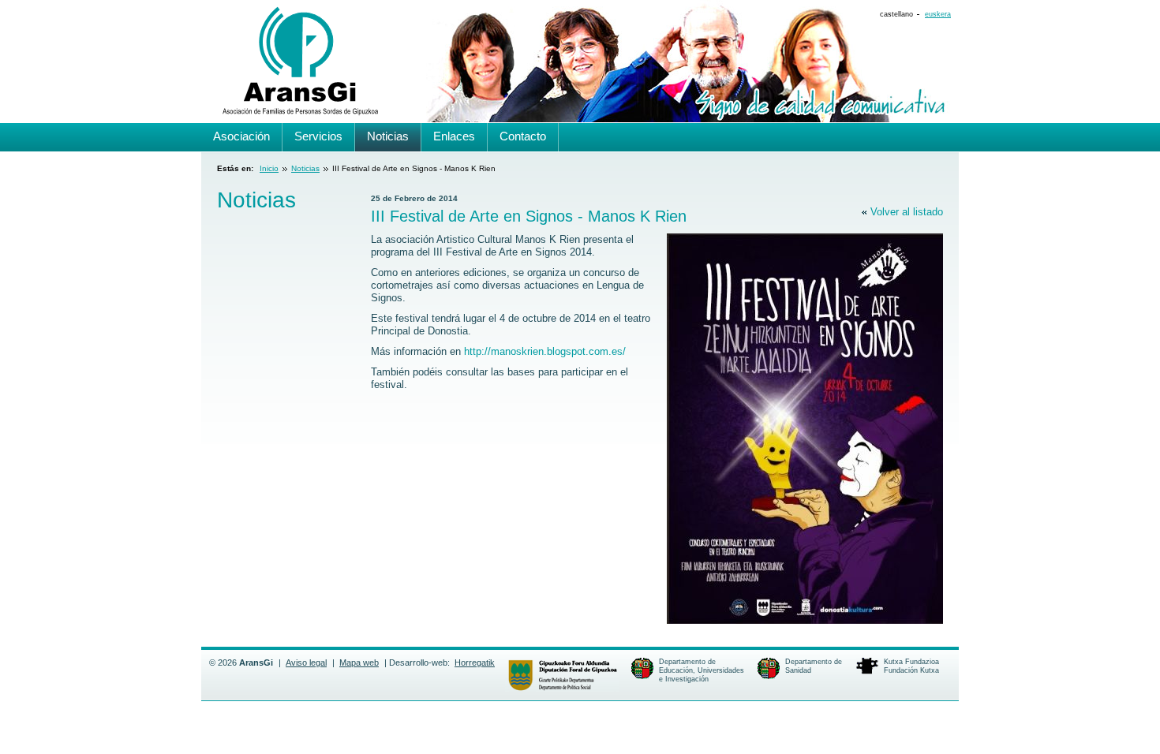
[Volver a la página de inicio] (298, 110)
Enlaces (454, 136)
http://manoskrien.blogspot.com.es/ (545, 351)
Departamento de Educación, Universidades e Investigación (701, 670)
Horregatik (475, 662)
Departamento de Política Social (562, 675)
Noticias (305, 168)
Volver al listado (906, 212)
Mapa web (359, 662)
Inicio (269, 168)
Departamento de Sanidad (813, 666)
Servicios (318, 136)
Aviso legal (306, 662)
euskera (938, 14)
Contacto (523, 136)
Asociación (241, 136)
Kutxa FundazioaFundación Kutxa (911, 666)
